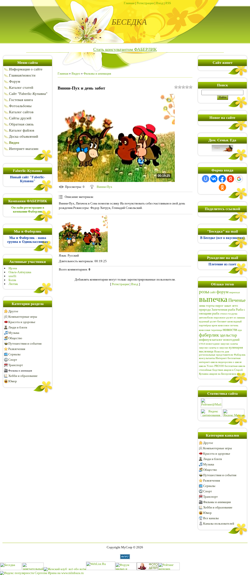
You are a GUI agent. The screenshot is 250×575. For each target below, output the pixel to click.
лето (235, 305)
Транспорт (15, 365)
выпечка (213, 299)
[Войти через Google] (239, 179)
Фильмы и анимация (20, 370)
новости (230, 329)
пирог (219, 305)
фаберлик (209, 335)
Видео (76, 73)
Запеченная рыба (223, 309)
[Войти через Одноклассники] (222, 187)
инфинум (205, 339)
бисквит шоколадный (229, 321)
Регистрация (145, 3)
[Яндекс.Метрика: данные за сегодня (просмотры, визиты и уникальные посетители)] (233, 413)
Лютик (13, 284)
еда (240, 330)
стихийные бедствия (211, 370)
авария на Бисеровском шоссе (226, 373)
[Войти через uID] (205, 178)
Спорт (12, 359)
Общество (15, 338)
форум (223, 292)
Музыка (13, 333)
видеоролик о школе (230, 362)
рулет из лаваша (235, 317)
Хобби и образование (23, 376)
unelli (12, 276)
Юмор (12, 381)
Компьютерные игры (22, 316)
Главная (129, 3)
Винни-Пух (104, 187)
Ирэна (13, 268)
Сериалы (14, 354)
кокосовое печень (228, 325)
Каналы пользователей (218, 523)
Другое (13, 311)
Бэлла (12, 280)
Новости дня (221, 351)
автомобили (206, 317)
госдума (232, 313)
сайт (213, 292)
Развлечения (16, 349)
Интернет (221, 358)
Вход (159, 3)
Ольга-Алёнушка (20, 272)
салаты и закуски (218, 347)
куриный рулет (208, 321)
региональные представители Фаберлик (222, 354)
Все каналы (211, 518)
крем (214, 325)
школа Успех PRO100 (211, 366)
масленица (206, 351)
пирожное (220, 317)
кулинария (236, 347)
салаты (234, 343)
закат (227, 305)
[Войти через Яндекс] (230, 178)
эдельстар (228, 335)
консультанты (207, 358)
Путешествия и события (25, 343)
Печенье (237, 300)
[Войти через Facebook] (222, 178)
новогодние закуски (217, 343)
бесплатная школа (235, 366)
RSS (168, 3)
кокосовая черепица (210, 330)
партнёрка (205, 325)
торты (210, 305)
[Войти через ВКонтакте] (214, 178)
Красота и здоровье (21, 322)
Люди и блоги (17, 327)
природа (205, 309)
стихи (223, 313)
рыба (215, 313)
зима (202, 305)
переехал (234, 292)
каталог (217, 339)
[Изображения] (83, 233)
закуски (203, 347)
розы (204, 291)
